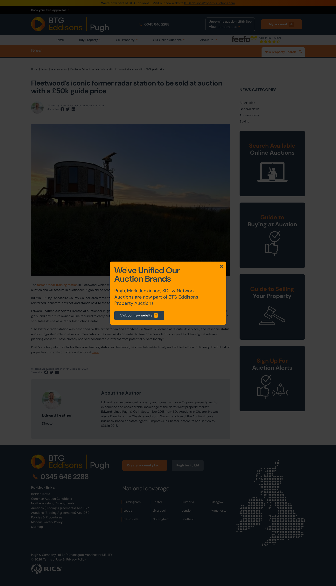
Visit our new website (136, 315)
